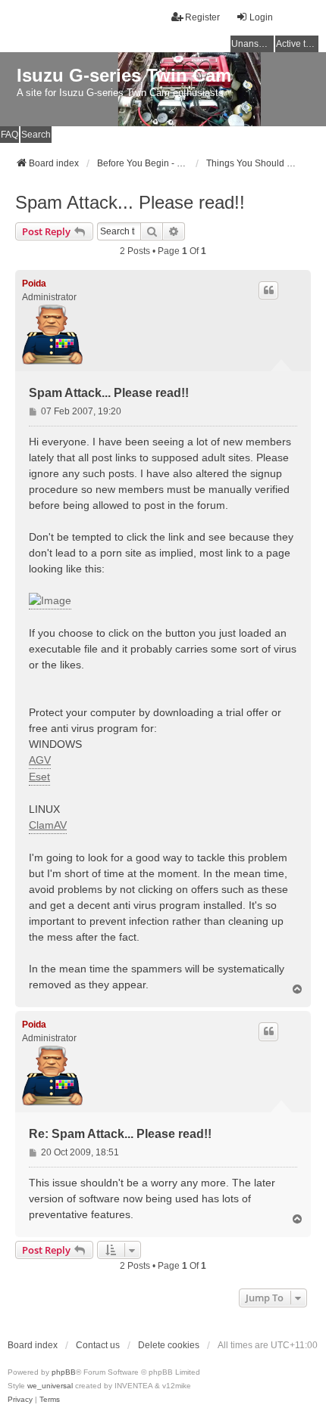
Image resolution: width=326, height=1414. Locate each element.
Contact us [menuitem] (98, 1345)
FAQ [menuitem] (9, 134)
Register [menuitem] (202, 17)
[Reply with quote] (268, 290)
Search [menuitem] (36, 134)
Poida (34, 283)
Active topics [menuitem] (297, 44)
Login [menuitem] (261, 17)
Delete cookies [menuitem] (168, 1345)
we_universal (50, 1385)
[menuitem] (20, 1399)
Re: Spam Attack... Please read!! (120, 1133)
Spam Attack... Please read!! (130, 202)
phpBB (64, 1372)
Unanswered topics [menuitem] (252, 44)
